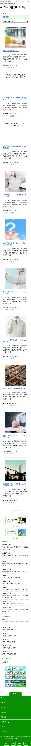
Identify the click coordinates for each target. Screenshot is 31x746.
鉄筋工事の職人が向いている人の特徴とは (15, 147)
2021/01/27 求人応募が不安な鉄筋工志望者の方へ (14, 602)
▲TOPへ (15, 693)
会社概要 (3, 717)
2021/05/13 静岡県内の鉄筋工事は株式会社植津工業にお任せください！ (15, 563)
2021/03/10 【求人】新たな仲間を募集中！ (12, 576)
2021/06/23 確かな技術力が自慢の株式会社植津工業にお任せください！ (15, 547)
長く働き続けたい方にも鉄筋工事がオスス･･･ (15, 195)
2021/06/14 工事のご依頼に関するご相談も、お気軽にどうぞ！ (15, 555)
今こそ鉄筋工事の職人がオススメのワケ (15, 341)
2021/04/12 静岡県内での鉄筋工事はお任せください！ (15, 570)
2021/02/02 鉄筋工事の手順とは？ (9, 629)
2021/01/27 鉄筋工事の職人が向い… (9, 641)
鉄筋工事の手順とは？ (11, 51)
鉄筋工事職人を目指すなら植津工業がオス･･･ (15, 436)
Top (25, 743)
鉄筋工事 (5, 17)
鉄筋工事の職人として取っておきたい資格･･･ (15, 292)
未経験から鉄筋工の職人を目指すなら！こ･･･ (15, 98)
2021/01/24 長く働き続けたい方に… (9, 647)
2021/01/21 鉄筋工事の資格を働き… (9, 653)
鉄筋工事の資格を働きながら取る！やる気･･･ (14, 244)
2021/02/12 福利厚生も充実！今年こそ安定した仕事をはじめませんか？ (15, 595)
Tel (13, 743)
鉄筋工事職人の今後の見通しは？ (15, 389)
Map (19, 743)
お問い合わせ (5, 722)
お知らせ (5, 620)
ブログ (3, 727)
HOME (3, 13)
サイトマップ (5, 731)
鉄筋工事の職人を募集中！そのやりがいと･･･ (15, 484)
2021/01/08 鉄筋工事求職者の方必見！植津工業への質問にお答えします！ (15, 609)
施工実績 (3, 707)
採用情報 (3, 712)
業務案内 (3, 703)
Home (6, 743)
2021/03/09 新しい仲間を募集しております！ (12, 582)
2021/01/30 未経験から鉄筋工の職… (9, 635)
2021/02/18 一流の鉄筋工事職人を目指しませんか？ (14, 588)
